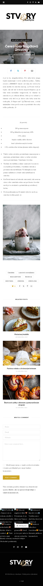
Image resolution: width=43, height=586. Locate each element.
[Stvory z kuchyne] (21, 17)
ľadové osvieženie (26, 272)
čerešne (11, 272)
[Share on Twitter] (18, 70)
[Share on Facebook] (11, 70)
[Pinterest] (25, 70)
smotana (9, 281)
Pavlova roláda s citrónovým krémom (21, 368)
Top (22, 581)
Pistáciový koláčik (21, 334)
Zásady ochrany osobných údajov (12, 538)
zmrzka (21, 281)
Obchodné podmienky (8, 541)
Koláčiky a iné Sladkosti (21, 40)
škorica (28, 277)
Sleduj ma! (22, 526)
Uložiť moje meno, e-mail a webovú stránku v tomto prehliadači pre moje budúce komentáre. (21, 468)
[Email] (32, 70)
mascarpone (15, 277)
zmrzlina (32, 281)
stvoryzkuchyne (17, 54)
